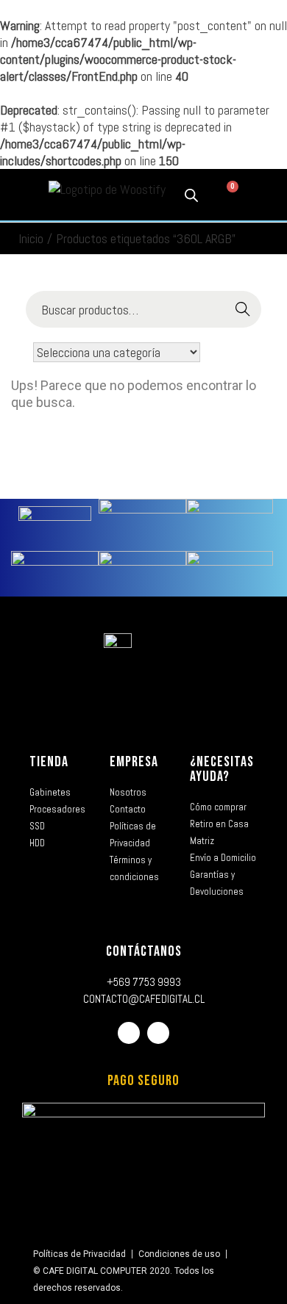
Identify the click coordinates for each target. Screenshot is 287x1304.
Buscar (243, 309)
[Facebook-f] (129, 1033)
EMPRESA (134, 762)
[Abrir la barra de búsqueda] (191, 194)
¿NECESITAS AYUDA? (222, 769)
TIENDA (48, 762)
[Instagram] (158, 1033)
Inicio (30, 238)
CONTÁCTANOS (144, 951)
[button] (21, 195)
